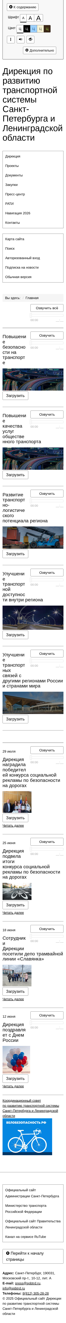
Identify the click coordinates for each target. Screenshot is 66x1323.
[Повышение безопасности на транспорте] (33, 379)
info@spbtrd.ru (14, 1288)
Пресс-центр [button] (15, 194)
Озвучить (47, 335)
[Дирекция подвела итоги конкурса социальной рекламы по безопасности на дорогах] (33, 891)
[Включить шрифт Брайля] (11, 39)
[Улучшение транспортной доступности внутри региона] (33, 618)
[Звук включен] (21, 39)
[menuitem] (33, 156)
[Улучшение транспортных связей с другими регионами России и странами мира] (33, 703)
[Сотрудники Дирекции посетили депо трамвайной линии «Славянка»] (33, 975)
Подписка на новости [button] (22, 267)
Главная (32, 298)
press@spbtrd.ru (27, 1283)
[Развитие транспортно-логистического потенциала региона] (33, 537)
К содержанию (24, 7)
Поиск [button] (10, 248)
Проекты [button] (12, 166)
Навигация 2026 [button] (17, 213)
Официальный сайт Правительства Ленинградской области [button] (33, 1224)
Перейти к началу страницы (25, 1256)
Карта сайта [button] (14, 239)
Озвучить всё (47, 308)
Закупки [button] (11, 185)
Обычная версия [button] (18, 277)
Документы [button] (14, 175)
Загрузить (15, 395)
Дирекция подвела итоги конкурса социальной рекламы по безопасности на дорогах (31, 864)
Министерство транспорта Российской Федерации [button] (25, 1209)
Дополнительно (41, 50)
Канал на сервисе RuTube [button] (25, 1237)
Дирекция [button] (12, 156)
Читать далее (13, 825)
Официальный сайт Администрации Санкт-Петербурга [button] (32, 1193)
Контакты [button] (12, 222)
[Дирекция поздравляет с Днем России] (33, 1059)
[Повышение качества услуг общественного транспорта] (33, 458)
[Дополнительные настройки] (30, 39)
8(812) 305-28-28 (36, 1293)
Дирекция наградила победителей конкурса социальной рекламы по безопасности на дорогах (31, 772)
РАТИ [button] (9, 204)
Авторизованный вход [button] (22, 258)
